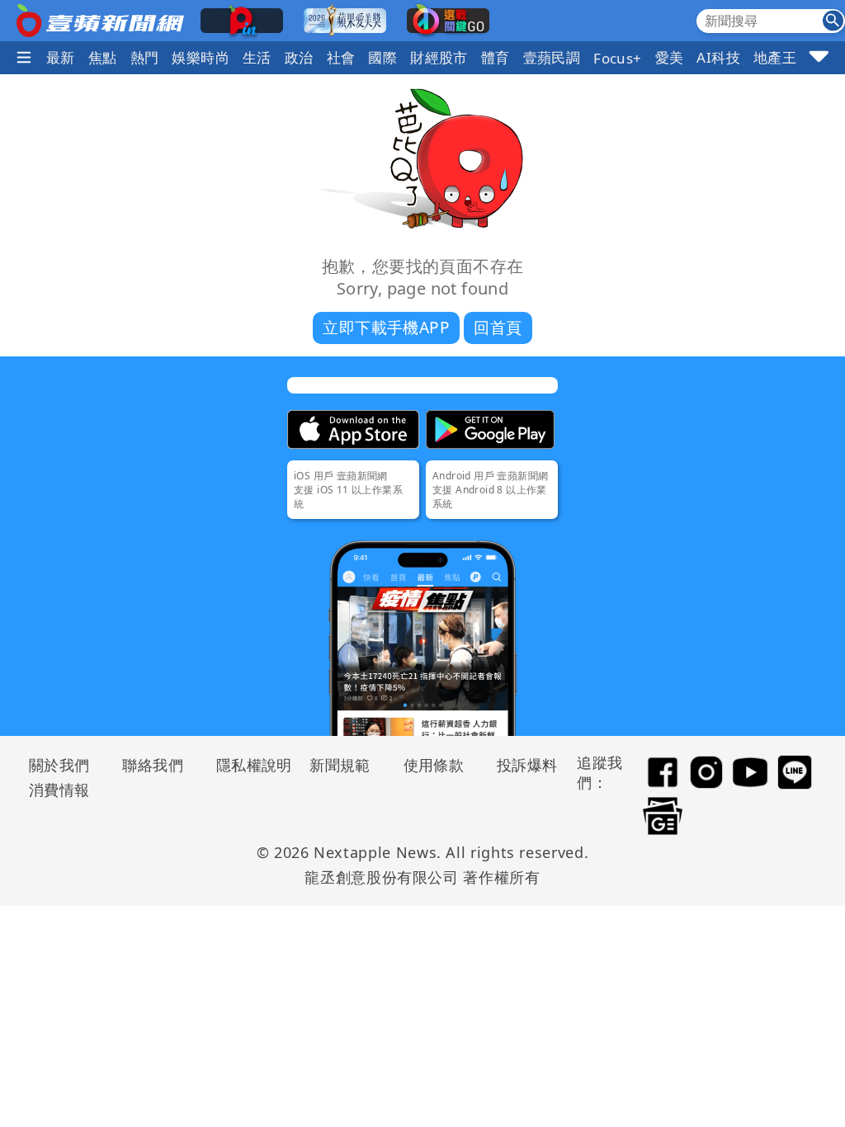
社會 (341, 57)
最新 (60, 57)
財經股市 (439, 57)
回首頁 (498, 327)
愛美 (669, 57)
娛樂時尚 (200, 57)
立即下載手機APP (386, 327)
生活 (257, 57)
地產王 (774, 57)
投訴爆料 (527, 765)
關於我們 (59, 765)
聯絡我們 (152, 765)
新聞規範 (340, 765)
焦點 (102, 57)
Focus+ (617, 58)
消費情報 (59, 789)
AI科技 (718, 57)
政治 (299, 57)
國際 (382, 57)
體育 (495, 57)
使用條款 (434, 765)
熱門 (144, 57)
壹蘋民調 (552, 57)
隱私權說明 (248, 765)
